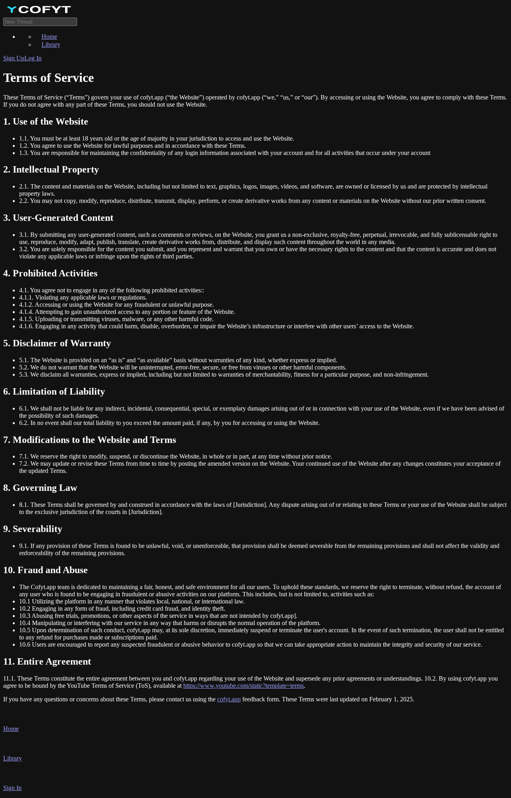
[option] (271, 36)
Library (51, 44)
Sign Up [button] (13, 58)
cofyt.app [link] (229, 699)
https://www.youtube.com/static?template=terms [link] (243, 685)
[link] (255, 10)
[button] (255, 720)
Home (49, 36)
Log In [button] (33, 58)
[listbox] (255, 40)
